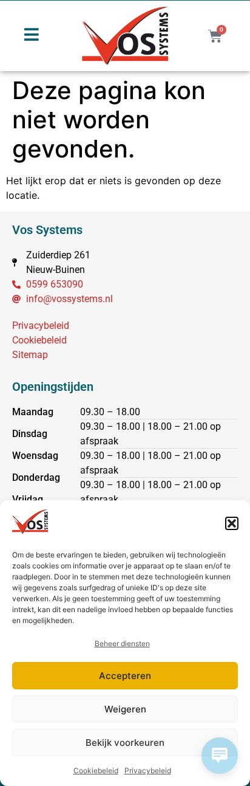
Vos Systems (47, 229)
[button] (232, 523)
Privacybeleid (147, 770)
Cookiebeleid (95, 770)
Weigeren (125, 709)
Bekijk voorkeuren (125, 742)
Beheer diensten (122, 643)
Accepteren (125, 675)
